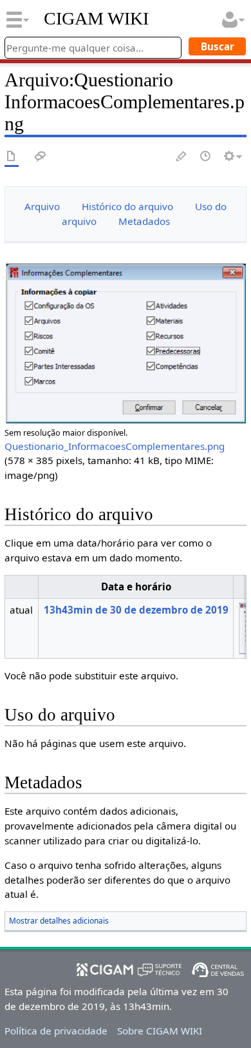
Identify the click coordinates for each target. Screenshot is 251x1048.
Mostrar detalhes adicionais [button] (59, 920)
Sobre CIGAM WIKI (159, 1030)
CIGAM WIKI (96, 19)
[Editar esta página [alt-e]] (182, 157)
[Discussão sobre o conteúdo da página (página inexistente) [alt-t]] (40, 157)
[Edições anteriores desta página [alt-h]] (206, 157)
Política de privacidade (56, 1030)
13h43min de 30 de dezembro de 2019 (136, 609)
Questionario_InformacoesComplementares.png (115, 446)
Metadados (144, 221)
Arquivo (42, 206)
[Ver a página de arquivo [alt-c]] (12, 157)
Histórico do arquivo (127, 206)
